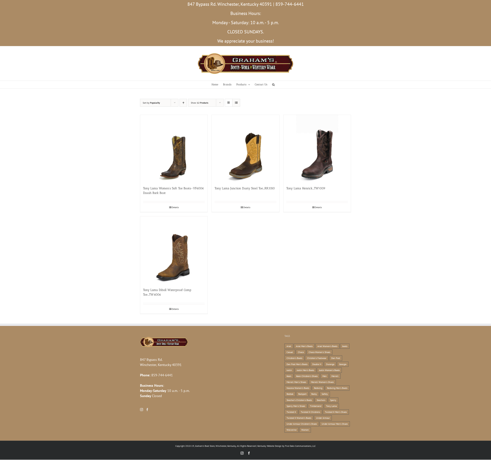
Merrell (335, 376)
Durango (330, 364)
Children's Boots (294, 358)
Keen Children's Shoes (307, 376)
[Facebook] (147, 409)
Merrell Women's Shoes (322, 382)
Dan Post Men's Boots (297, 364)
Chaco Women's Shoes (319, 352)
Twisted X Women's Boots (299, 417)
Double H (316, 364)
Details (175, 207)
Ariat (289, 346)
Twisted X (291, 412)
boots (344, 346)
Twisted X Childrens (310, 412)
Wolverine (292, 429)
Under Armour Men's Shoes (335, 423)
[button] (273, 84)
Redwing (318, 388)
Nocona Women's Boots (298, 388)
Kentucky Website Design (269, 445)
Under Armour (323, 417)
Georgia (342, 364)
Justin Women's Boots (329, 370)
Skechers (321, 400)
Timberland (315, 406)
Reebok (290, 393)
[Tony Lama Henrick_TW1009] (317, 148)
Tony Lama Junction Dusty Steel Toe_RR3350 (245, 188)
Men (324, 376)
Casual (290, 352)
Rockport (302, 393)
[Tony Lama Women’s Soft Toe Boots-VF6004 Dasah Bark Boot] (174, 148)
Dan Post (335, 358)
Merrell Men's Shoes (296, 382)
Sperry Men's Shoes (296, 406)
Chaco (301, 352)
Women (305, 429)
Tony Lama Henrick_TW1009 (305, 188)
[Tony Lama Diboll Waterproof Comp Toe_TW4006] (174, 250)
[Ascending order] (183, 103)
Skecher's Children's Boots (299, 400)
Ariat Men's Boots (304, 346)
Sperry (333, 400)
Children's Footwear (316, 358)
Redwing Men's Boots (337, 388)
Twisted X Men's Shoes (336, 412)
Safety (325, 393)
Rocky (314, 393)
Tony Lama (331, 406)
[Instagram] (141, 409)
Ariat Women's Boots (327, 346)
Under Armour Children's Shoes (302, 423)
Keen (289, 376)
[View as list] (236, 102)
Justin (289, 370)
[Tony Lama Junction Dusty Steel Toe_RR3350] (245, 148)
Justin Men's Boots (305, 370)
